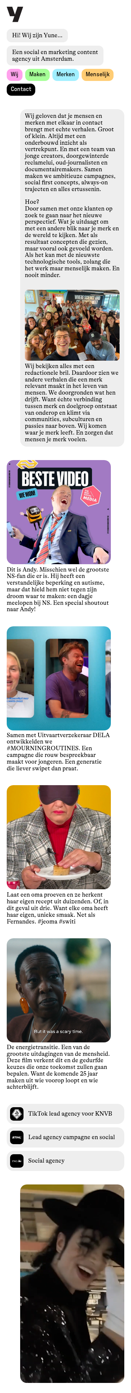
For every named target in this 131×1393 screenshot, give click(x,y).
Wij (14, 75)
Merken (65, 75)
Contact (21, 89)
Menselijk (98, 75)
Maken (37, 75)
